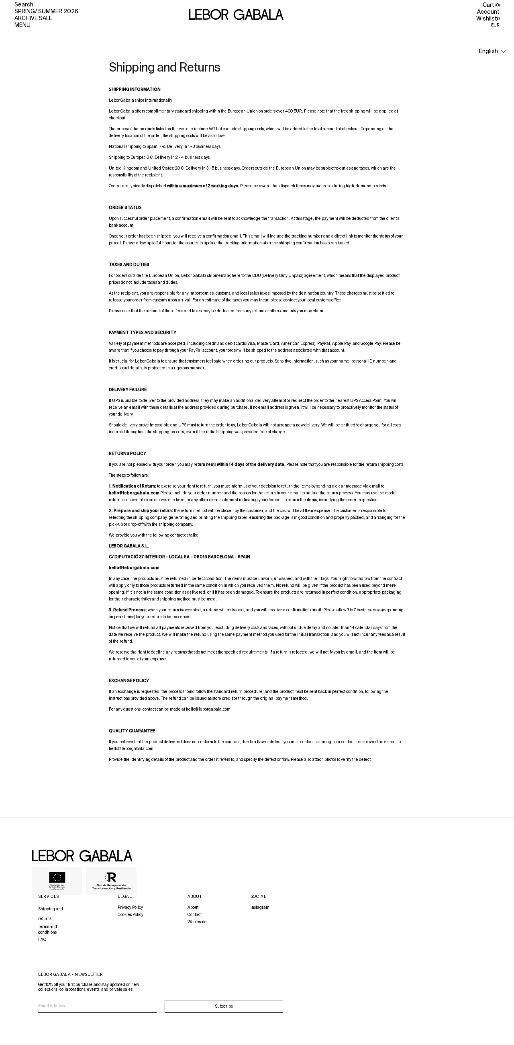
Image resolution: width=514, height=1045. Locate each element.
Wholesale (197, 922)
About (193, 908)
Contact (195, 915)
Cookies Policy (130, 915)
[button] (492, 51)
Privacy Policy (130, 908)
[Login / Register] (488, 12)
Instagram (260, 908)
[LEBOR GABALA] (236, 15)
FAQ (42, 940)
